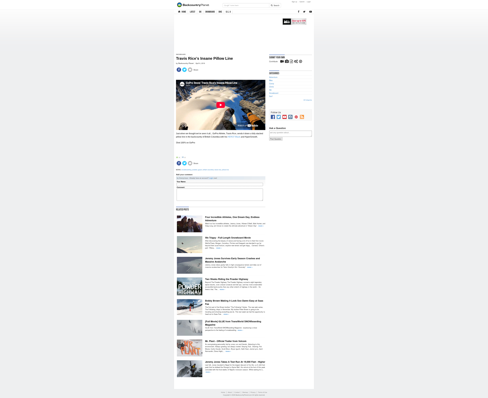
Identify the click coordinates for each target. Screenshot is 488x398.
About (230, 392)
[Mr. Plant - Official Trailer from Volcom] (189, 348)
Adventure (273, 77)
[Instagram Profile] (290, 117)
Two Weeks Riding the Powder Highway (226, 279)
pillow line (225, 170)
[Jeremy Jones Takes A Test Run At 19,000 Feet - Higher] (189, 368)
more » (261, 226)
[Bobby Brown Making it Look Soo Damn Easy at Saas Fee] (189, 307)
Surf (270, 96)
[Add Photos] (287, 62)
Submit (302, 2)
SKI (200, 11)
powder (194, 170)
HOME (183, 11)
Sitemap (245, 392)
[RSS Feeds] (302, 117)
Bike (271, 80)
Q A (228, 11)
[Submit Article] (291, 62)
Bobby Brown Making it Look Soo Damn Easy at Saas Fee (234, 302)
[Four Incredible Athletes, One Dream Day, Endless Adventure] (189, 224)
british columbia (208, 170)
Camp (271, 83)
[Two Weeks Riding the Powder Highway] (189, 286)
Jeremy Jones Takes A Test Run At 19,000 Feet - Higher (235, 361)
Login (309, 2)
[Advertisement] (226, 33)
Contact (237, 392)
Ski (270, 90)
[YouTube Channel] (310, 12)
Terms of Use (262, 392)
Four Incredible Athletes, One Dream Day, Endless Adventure (232, 218)
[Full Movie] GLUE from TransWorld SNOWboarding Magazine (233, 323)
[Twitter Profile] (304, 12)
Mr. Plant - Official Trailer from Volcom (225, 341)
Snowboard (181, 54)
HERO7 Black (234, 137)
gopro (200, 170)
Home (223, 392)
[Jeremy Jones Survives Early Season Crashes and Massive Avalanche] (189, 265)
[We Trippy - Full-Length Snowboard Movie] (189, 244)
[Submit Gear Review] (296, 62)
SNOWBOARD (210, 11)
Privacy (253, 392)
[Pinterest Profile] (296, 117)
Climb (271, 86)
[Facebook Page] (298, 12)
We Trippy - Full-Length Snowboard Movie (228, 237)
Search (276, 5)
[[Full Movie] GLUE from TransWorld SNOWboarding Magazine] (189, 328)
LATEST (192, 11)
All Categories (307, 100)
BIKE (220, 11)
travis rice (218, 170)
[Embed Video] (282, 62)
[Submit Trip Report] (300, 62)
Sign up (294, 2)
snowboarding (186, 170)
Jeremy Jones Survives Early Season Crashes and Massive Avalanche (232, 260)
